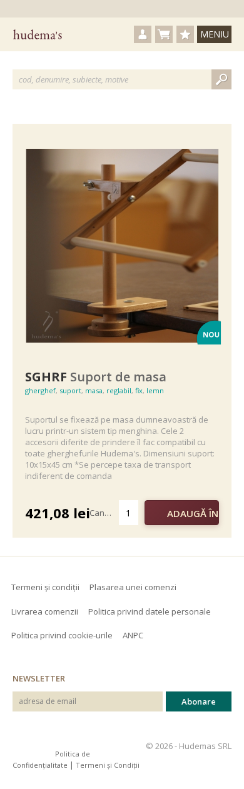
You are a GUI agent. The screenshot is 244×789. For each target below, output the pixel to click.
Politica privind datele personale (149, 611)
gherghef (40, 390)
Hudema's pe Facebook (22, 745)
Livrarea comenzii (44, 611)
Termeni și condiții (45, 587)
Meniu (214, 34)
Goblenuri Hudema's (38, 34)
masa (94, 390)
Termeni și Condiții (108, 765)
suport (70, 390)
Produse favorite (185, 34)
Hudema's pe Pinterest (43, 745)
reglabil (118, 390)
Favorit (30, 354)
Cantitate (104, 512)
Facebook (42, 355)
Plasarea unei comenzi (132, 587)
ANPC (133, 635)
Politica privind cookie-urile (62, 635)
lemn (155, 390)
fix (139, 390)
